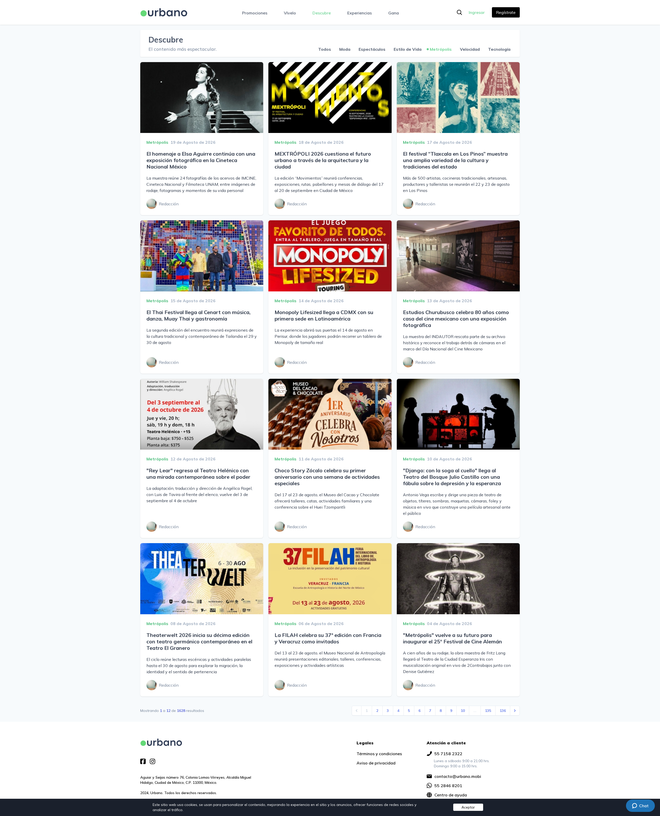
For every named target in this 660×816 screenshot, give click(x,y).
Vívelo (290, 12)
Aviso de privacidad (376, 762)
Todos (324, 49)
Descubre (321, 12)
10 (463, 710)
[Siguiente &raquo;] (515, 711)
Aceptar (468, 807)
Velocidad (470, 49)
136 (503, 710)
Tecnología (499, 49)
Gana (393, 12)
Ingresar (477, 12)
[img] (161, 742)
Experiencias (359, 12)
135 (488, 710)
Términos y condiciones (379, 753)
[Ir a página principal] (163, 12)
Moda (344, 49)
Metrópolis (441, 49)
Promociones (254, 12)
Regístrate (506, 12)
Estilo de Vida (408, 49)
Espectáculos (372, 49)
